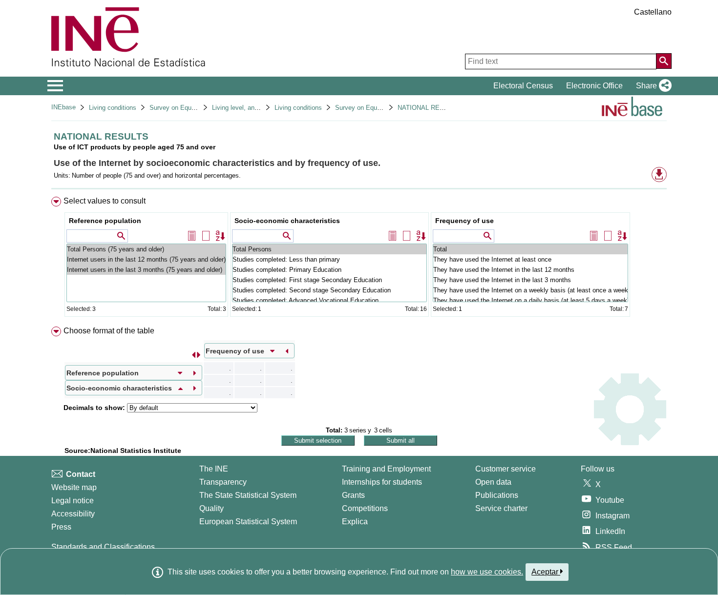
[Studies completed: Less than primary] (329, 259)
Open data (493, 482)
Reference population (105, 221)
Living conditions (112, 107)
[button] (652, 86)
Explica (355, 521)
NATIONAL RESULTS (429, 107)
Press (61, 527)
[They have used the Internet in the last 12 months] (530, 270)
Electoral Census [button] (523, 86)
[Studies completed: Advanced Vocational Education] (329, 300)
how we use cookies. (487, 572)
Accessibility (73, 514)
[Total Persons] (329, 249)
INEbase (63, 107)
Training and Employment (386, 469)
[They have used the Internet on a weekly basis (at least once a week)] (530, 290)
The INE (213, 469)
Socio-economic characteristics (287, 221)
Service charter (501, 508)
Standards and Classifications (103, 547)
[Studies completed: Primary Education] (329, 270)
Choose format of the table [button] (108, 331)
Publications (496, 495)
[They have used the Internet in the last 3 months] (530, 280)
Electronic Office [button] (594, 86)
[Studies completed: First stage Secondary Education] (329, 280)
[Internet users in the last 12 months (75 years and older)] (146, 259)
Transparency (223, 482)
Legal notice (72, 500)
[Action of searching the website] (664, 61)
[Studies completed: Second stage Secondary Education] (329, 290)
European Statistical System (248, 521)
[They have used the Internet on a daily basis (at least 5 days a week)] (530, 300)
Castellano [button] (653, 12)
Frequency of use (464, 221)
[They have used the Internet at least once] (530, 259)
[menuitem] (359, 259)
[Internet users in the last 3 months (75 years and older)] (146, 270)
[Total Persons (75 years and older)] (146, 249)
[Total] (530, 249)
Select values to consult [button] (104, 201)
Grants (353, 495)
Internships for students (382, 482)
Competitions (365, 508)
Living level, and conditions (250, 107)
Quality (211, 508)
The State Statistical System (247, 495)
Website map (74, 487)
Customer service (505, 469)
